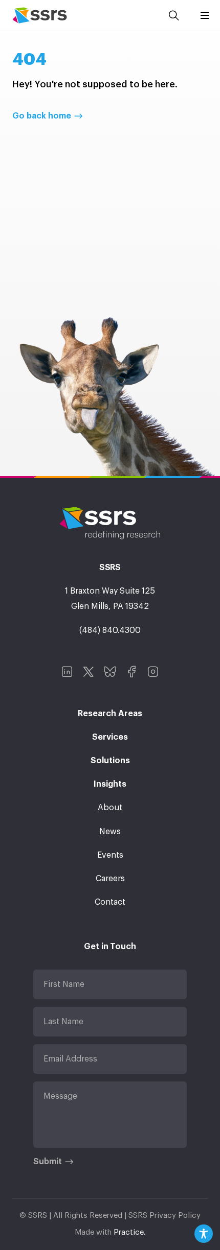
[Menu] (204, 15)
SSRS (39, 15)
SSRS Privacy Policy (164, 1215)
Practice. (130, 1232)
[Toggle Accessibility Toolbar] (203, 1233)
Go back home (41, 116)
